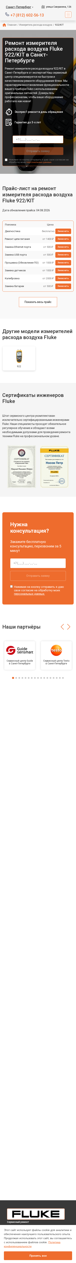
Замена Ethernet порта (18, 246)
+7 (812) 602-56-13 (27, 15)
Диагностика (12, 231)
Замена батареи (14, 286)
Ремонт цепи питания (17, 238)
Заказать (63, 231)
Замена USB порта (16, 254)
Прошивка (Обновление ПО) (22, 262)
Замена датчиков (15, 270)
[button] (62, 627)
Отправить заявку (38, 151)
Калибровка (12, 278)
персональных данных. (39, 162)
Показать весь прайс (38, 302)
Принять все (38, 1255)
